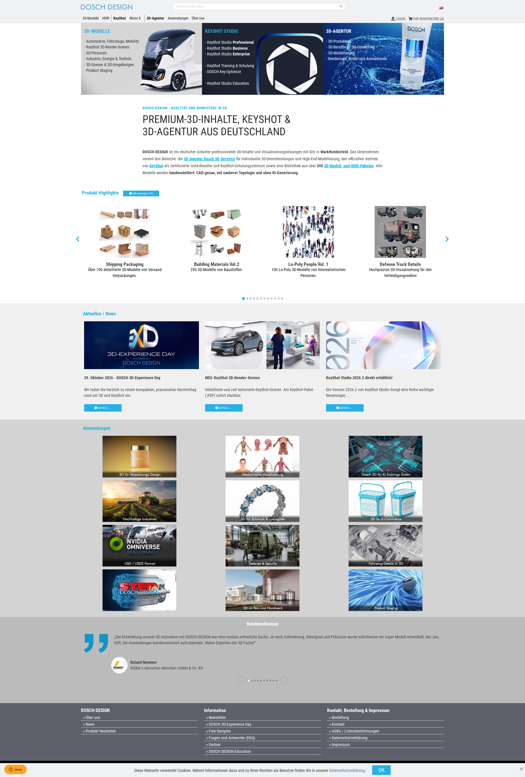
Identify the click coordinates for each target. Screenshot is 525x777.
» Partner (213, 744)
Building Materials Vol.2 (216, 264)
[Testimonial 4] (258, 680)
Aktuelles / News (99, 314)
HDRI (106, 18)
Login (400, 19)
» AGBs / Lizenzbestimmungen (354, 731)
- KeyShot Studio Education (227, 83)
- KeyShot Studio (229, 42)
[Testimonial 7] (267, 680)
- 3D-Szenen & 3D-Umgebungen (109, 64)
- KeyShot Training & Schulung (229, 65)
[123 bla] (341, 6)
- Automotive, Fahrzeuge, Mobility (111, 41)
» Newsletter (216, 717)
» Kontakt (337, 724)
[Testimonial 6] (264, 680)
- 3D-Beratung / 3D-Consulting (350, 47)
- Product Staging (98, 70)
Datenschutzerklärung (347, 770)
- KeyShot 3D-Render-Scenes (106, 47)
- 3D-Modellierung (340, 52)
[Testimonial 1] (249, 680)
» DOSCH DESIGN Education (228, 751)
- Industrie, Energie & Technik (107, 58)
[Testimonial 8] (270, 680)
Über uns (198, 18)
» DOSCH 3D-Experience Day (228, 724)
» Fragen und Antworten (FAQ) (230, 737)
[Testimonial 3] (255, 680)
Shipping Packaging (125, 264)
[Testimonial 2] (252, 680)
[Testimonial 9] (273, 680)
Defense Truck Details (400, 264)
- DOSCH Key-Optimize (223, 71)
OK (381, 770)
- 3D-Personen (95, 52)
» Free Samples (218, 731)
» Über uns (91, 717)
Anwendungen (178, 18)
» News (89, 724)
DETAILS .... (104, 408)
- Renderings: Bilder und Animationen (356, 58)
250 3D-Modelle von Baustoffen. (217, 269)
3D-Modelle (91, 18)
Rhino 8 (135, 18)
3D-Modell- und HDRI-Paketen (349, 165)
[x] (521, 767)
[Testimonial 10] (276, 680)
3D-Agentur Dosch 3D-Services (209, 158)
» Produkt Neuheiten (99, 731)
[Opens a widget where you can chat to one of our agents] (15, 770)
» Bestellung (339, 717)
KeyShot (119, 18)
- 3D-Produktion (338, 41)
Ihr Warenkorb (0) (428, 19)
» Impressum (339, 744)
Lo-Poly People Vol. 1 (308, 264)
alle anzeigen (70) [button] (142, 193)
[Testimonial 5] (261, 680)
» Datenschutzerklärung (348, 737)
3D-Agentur (155, 18)
